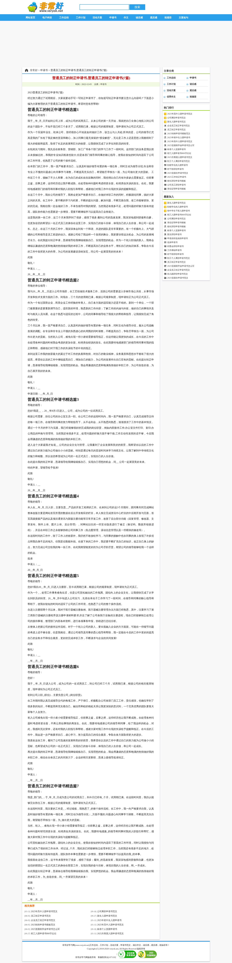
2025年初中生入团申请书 (109, 920)
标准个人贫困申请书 (107, 929)
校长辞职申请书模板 (176, 181)
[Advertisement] (116, 44)
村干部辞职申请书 (175, 169)
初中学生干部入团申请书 (178, 211)
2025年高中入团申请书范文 (44, 911)
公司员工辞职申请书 (176, 185)
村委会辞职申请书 (175, 246)
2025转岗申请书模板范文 (43, 925)
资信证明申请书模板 (176, 189)
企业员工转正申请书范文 (43, 920)
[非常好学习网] (45, 11)
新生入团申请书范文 (107, 916)
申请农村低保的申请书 (177, 238)
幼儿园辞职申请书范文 (177, 274)
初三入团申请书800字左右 (43, 933)
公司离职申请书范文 (107, 911)
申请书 (44, 70)
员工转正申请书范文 (41, 916)
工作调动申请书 (174, 250)
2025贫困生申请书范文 (177, 173)
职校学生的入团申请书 (177, 165)
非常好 (34, 70)
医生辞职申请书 (174, 234)
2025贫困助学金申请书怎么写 (45, 929)
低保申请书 (172, 242)
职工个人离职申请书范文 (178, 161)
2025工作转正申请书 (176, 177)
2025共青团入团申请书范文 (110, 933)
